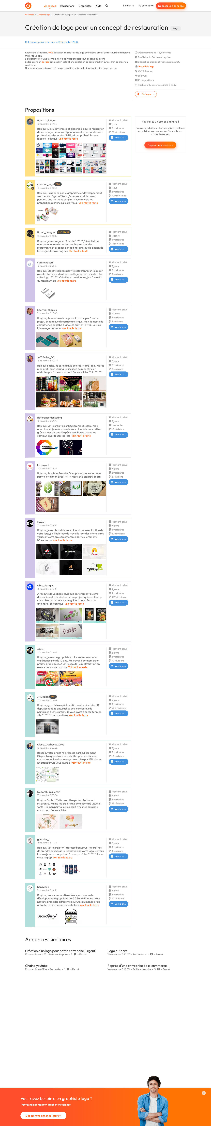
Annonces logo (43, 14)
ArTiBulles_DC (46, 357)
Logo (175, 28)
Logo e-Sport (117, 951)
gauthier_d (43, 839)
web (50, 52)
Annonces (50, 5)
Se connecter (146, 5)
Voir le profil (121, 137)
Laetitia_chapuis (47, 309)
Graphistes (85, 5)
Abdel (40, 649)
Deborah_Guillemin (48, 791)
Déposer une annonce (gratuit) (43, 1115)
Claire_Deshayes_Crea (50, 744)
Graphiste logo (146, 66)
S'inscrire (128, 5)
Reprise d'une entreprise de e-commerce (137, 966)
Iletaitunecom (45, 262)
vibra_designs (45, 585)
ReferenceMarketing (49, 417)
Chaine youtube (36, 966)
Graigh (41, 522)
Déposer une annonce (171, 5)
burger (45, 61)
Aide (98, 5)
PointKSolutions (46, 120)
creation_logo (45, 184)
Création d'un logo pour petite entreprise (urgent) (60, 951)
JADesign (43, 696)
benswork (43, 886)
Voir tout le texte (68, 138)
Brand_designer (46, 232)
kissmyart (43, 465)
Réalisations (67, 5)
